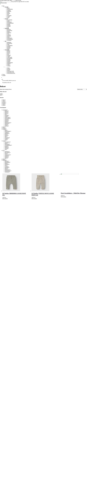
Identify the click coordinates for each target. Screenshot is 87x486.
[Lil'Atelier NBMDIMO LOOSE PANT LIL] (11, 190)
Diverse (6, 112)
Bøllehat (6, 110)
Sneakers (6, 156)
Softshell (6, 147)
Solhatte (6, 121)
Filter (1, 94)
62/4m (3, 105)
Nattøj (3, 126)
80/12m (3, 102)
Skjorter (6, 135)
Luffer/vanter (7, 117)
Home (1, 89)
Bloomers (6, 161)
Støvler (6, 157)
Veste (6, 139)
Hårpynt (6, 113)
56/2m (3, 104)
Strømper (6, 123)
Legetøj (6, 116)
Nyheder (4, 128)
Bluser (6, 130)
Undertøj (6, 125)
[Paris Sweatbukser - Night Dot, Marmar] (70, 174)
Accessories (4, 109)
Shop (3, 89)
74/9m (3, 100)
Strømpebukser (7, 122)
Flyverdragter (7, 141)
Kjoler (6, 134)
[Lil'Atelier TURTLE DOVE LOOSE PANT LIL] (40, 190)
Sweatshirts (7, 137)
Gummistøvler (7, 154)
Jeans (6, 165)
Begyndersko (7, 152)
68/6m (3, 99)
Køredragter (7, 144)
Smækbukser (7, 169)
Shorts (6, 168)
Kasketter (6, 115)
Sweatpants (7, 171)
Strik (6, 136)
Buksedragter (7, 162)
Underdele (7, 89)
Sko (3, 150)
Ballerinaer (7, 151)
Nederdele (7, 167)
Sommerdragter (7, 170)
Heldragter (7, 133)
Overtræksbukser (8, 145)
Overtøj (3, 140)
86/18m (3, 103)
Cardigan (6, 132)
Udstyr (6, 124)
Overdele (4, 129)
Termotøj (6, 148)
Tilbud (3, 159)
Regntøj (6, 146)
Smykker (6, 120)
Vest (5, 149)
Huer (6, 114)
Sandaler (6, 155)
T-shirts (6, 138)
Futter (6, 153)
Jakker (6, 143)
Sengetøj (6, 119)
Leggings (6, 166)
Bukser (6, 163)
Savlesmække (7, 118)
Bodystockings (7, 131)
